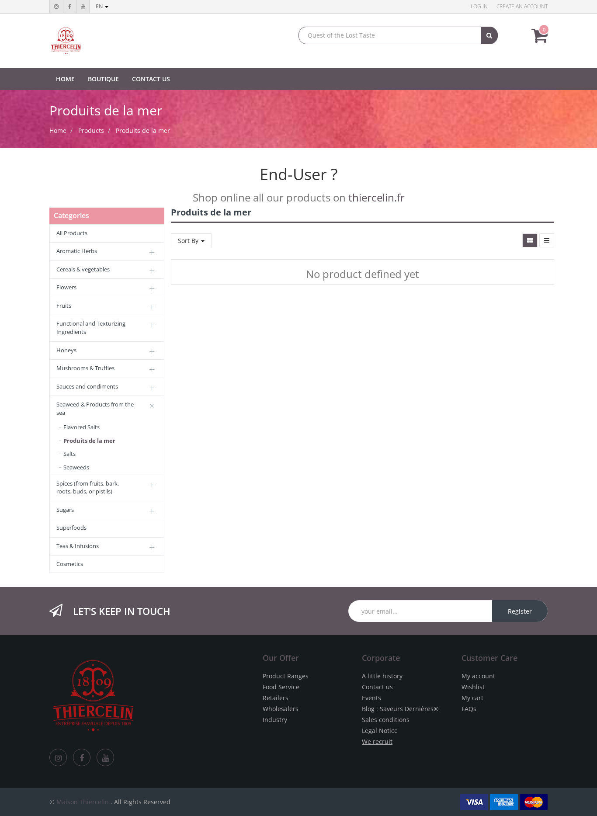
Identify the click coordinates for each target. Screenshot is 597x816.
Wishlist (473, 687)
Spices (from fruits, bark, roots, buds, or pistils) (87, 487)
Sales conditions (386, 719)
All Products (71, 233)
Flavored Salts (81, 427)
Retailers (275, 698)
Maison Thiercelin (82, 802)
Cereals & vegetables (83, 269)
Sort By (189, 240)
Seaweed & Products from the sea (95, 408)
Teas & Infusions (77, 546)
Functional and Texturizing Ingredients (90, 327)
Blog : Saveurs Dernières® (400, 709)
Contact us (377, 687)
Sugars (65, 510)
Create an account (522, 6)
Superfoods (71, 527)
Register (520, 611)
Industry (275, 719)
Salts (69, 454)
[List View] (546, 240)
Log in (479, 6)
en (100, 6)
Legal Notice (380, 730)
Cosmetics (69, 564)
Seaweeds (76, 467)
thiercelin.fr (376, 197)
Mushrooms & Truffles (85, 368)
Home (57, 130)
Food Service (281, 687)
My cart (472, 698)
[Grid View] (530, 240)
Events (371, 698)
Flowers (66, 287)
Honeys (66, 350)
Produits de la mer (143, 130)
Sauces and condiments (87, 386)
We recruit (377, 741)
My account (478, 676)
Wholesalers (280, 709)
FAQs (469, 709)
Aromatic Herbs (76, 251)
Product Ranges (286, 676)
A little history (382, 676)
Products (91, 130)
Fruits (63, 305)
